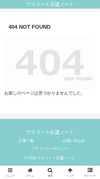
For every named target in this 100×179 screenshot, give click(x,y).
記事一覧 (26, 140)
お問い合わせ (74, 140)
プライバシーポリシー (50, 148)
